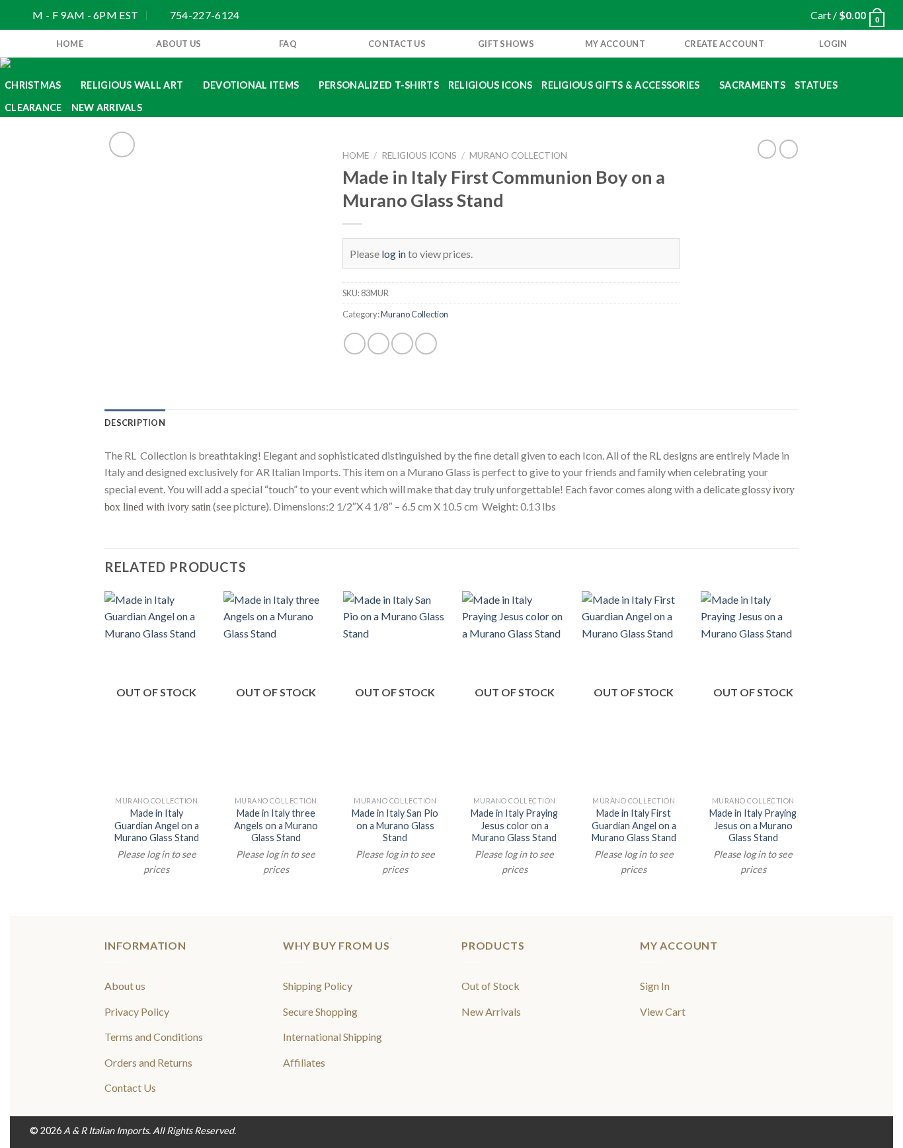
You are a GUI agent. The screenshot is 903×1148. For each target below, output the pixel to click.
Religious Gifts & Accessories (620, 85)
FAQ (288, 43)
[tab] (134, 422)
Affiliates (304, 1062)
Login (833, 43)
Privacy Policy (136, 1011)
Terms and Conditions (153, 1036)
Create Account (724, 43)
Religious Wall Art (132, 85)
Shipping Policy (317, 985)
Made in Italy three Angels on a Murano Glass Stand (276, 825)
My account (615, 43)
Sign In (655, 985)
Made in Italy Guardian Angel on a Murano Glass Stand (156, 825)
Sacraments (752, 85)
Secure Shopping (320, 1011)
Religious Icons (490, 85)
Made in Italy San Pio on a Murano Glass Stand (395, 825)
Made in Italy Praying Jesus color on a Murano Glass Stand (514, 825)
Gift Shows (506, 43)
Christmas (33, 85)
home (69, 43)
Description (134, 422)
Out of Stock (490, 985)
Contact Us (397, 43)
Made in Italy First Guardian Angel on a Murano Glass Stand (634, 825)
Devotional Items (251, 85)
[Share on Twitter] (378, 343)
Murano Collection (518, 155)
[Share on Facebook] (355, 343)
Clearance (33, 107)
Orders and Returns (148, 1062)
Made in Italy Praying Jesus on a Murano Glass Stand (753, 825)
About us (178, 43)
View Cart (663, 1011)
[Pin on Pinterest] (426, 343)
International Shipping (332, 1036)
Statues (816, 85)
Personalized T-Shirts (379, 85)
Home (355, 155)
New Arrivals (106, 107)
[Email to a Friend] (402, 343)
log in (393, 253)
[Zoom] (122, 144)
